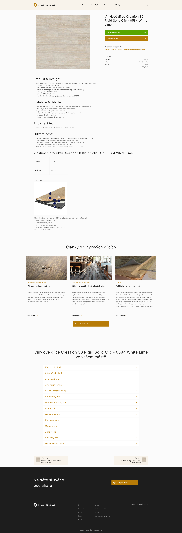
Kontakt (97, 512)
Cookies (80, 520)
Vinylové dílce (121, 49)
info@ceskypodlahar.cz (139, 504)
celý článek (31, 315)
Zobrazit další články (83, 324)
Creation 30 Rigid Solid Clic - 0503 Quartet (51, 460)
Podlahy (107, 5)
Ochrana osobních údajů (103, 516)
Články (117, 5)
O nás (97, 505)
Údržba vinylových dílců (38, 286)
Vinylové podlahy (110, 49)
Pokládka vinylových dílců (128, 286)
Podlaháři (94, 5)
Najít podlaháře (113, 38)
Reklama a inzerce (101, 509)
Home (84, 5)
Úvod (79, 505)
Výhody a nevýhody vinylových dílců (89, 286)
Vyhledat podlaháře (120, 483)
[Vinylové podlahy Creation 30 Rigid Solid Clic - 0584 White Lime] (63, 42)
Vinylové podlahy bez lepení (135, 49)
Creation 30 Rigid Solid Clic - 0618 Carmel (130, 460)
